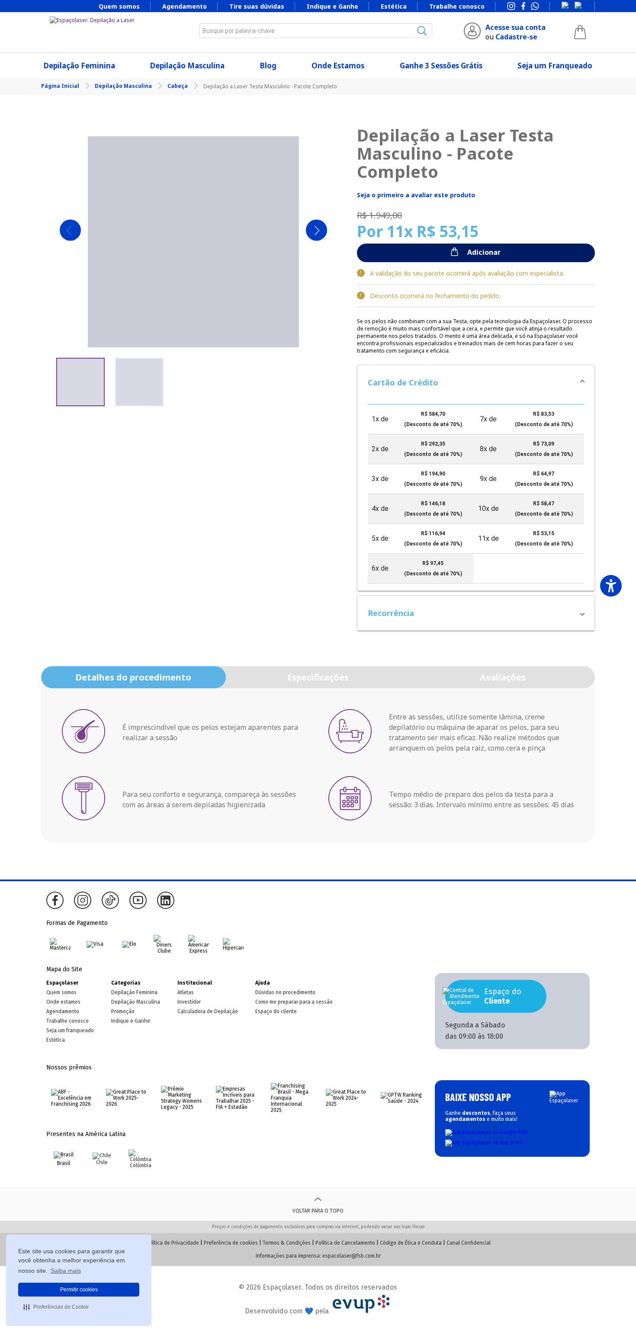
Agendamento (184, 6)
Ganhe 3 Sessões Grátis (441, 66)
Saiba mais (66, 1270)
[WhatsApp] (535, 7)
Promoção (123, 1011)
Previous (70, 230)
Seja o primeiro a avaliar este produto (416, 195)
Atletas (185, 992)
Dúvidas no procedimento (285, 992)
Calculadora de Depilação (207, 1011)
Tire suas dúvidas (256, 6)
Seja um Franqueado (554, 66)
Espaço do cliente (276, 1011)
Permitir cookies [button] (79, 1290)
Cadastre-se (516, 37)
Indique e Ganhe (332, 6)
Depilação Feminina (79, 66)
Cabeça (178, 86)
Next (316, 230)
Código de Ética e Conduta (411, 1243)
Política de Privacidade (172, 1243)
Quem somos (119, 6)
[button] (475, 382)
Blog (268, 66)
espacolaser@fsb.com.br (351, 1256)
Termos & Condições (287, 1243)
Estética (394, 6)
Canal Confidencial (468, 1243)
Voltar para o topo (318, 1211)
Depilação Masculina (187, 66)
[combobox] (315, 30)
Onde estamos (63, 1002)
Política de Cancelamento (345, 1243)
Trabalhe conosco (457, 6)
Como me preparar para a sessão (294, 1002)
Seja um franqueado (70, 1030)
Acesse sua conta (515, 27)
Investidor (189, 1002)
